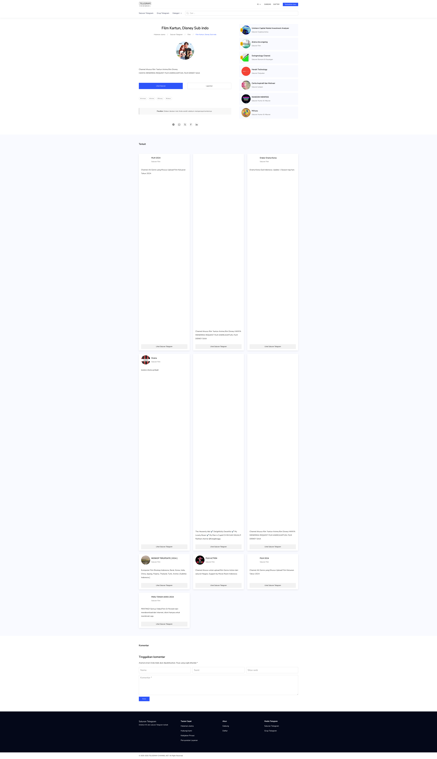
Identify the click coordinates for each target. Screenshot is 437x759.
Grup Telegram (163, 13)
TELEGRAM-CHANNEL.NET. (159, 756)
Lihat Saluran (161, 86)
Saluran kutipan (257, 87)
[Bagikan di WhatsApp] (179, 125)
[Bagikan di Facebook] (191, 125)
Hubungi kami (186, 731)
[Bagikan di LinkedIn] (197, 125)
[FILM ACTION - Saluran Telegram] (200, 560)
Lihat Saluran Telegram (164, 346)
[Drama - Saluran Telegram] (145, 360)
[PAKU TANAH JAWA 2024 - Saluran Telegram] (145, 598)
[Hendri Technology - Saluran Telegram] (246, 71)
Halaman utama (187, 726)
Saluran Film (256, 46)
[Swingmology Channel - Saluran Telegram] (246, 57)
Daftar (276, 4)
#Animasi (143, 98)
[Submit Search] (187, 13)
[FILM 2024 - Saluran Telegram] (145, 159)
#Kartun (168, 98)
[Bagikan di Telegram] (173, 125)
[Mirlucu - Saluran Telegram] (246, 112)
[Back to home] (145, 4)
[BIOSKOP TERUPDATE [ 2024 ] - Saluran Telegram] (145, 560)
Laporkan (209, 86)
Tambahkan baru (290, 4)
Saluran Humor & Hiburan (261, 101)
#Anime (151, 98)
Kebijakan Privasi (187, 735)
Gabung (267, 4)
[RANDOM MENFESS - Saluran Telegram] (246, 98)
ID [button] (258, 4)
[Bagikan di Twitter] (185, 125)
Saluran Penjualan (258, 73)
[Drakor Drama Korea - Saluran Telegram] (254, 159)
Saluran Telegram (146, 13)
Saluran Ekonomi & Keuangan (262, 59)
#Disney (160, 98)
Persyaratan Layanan (189, 740)
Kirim (144, 699)
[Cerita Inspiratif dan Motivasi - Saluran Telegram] (246, 85)
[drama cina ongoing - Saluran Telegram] (246, 43)
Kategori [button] (176, 13)
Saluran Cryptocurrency (260, 32)
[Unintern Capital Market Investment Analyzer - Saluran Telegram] (246, 30)
